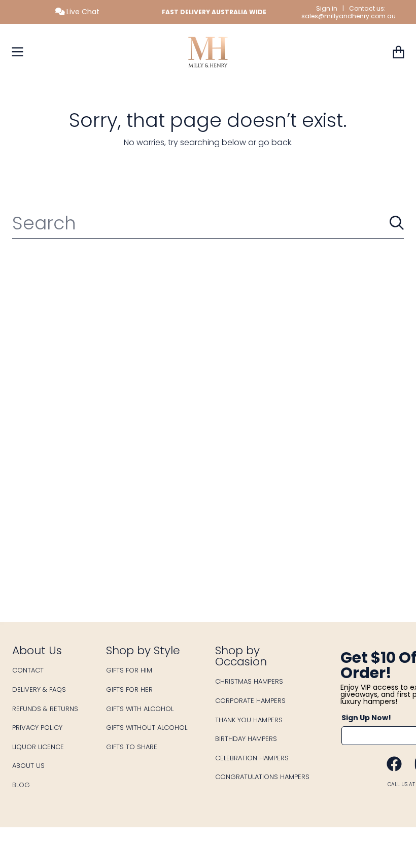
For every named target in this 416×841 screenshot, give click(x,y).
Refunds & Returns (45, 709)
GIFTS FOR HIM (129, 670)
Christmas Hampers (249, 681)
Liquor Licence (38, 747)
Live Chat (81, 12)
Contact (28, 670)
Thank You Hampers (249, 720)
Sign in (326, 8)
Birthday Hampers (246, 739)
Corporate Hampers (250, 700)
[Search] (397, 223)
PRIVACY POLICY (37, 727)
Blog (21, 785)
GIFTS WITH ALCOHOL (140, 709)
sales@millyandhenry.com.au (348, 16)
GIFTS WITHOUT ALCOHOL (146, 727)
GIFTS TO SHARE (131, 747)
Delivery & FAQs (39, 689)
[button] (18, 52)
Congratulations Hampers (262, 777)
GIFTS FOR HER (129, 689)
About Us (28, 765)
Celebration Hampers (252, 758)
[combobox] (208, 223)
